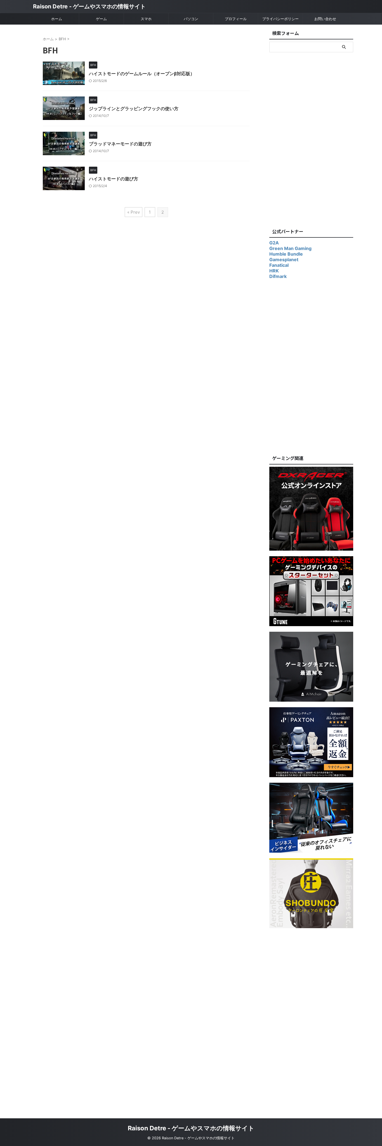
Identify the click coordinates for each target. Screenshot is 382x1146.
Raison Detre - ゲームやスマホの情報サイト (89, 6)
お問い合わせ (325, 18)
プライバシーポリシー (280, 18)
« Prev (133, 212)
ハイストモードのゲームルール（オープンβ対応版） (142, 73)
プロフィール (236, 18)
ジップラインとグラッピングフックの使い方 (133, 108)
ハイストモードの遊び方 (113, 178)
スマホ (146, 18)
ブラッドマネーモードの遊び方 (120, 144)
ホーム (56, 18)
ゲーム (101, 18)
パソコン (191, 18)
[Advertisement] (311, 139)
